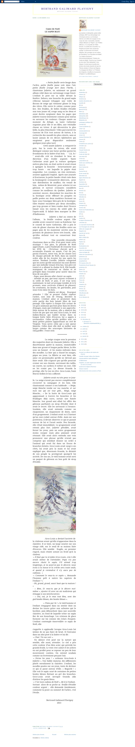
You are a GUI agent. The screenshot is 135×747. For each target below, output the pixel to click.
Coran (81, 158)
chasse (81, 139)
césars (81, 135)
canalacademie (83, 131)
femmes (81, 190)
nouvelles (82, 248)
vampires (81, 284)
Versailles (82, 290)
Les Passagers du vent (85, 226)
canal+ (81, 128)
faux (80, 188)
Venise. (81, 288)
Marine (81, 235)
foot (80, 192)
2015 (82, 312)
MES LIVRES (83, 237)
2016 (82, 310)
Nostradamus (83, 246)
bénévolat (82, 107)
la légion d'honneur (84, 220)
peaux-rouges (83, 258)
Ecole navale (83, 173)
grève (80, 199)
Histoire (81, 203)
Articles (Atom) (44, 737)
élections (81, 182)
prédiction (82, 267)
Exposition (82, 184)
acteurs (81, 94)
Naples (81, 241)
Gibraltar (81, 197)
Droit (80, 169)
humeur (81, 207)
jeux (80, 216)
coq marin (82, 156)
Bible (80, 111)
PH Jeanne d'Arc (84, 263)
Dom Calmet (82, 167)
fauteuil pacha (83, 186)
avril (83, 331)
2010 (82, 344)
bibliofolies (82, 113)
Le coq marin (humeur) (85, 224)
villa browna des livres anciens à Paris (90, 371)
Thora (80, 280)
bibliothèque (82, 118)
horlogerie (82, 205)
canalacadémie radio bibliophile (88, 358)
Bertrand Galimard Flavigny (67, 8)
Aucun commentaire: (40, 728)
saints (80, 276)
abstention (82, 92)
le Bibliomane (83, 360)
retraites (81, 273)
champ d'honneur (84, 137)
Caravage (82, 133)
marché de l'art (83, 233)
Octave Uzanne (83, 368)
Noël (80, 244)
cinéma (81, 148)
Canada (81, 124)
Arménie (81, 99)
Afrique (81, 96)
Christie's (81, 145)
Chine (81, 141)
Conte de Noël (83, 154)
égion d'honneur (83, 177)
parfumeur (82, 256)
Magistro (81, 231)
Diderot (81, 165)
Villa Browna (82, 293)
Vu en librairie (83, 297)
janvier (84, 336)
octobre (84, 326)
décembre (85, 319)
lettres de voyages (84, 229)
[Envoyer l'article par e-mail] (49, 728)
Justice (81, 218)
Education (82, 175)
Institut (81, 212)
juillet (84, 329)
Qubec (81, 269)
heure (80, 201)
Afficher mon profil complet (88, 76)
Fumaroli (81, 194)
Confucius (82, 152)
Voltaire (81, 295)
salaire (81, 278)
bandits (81, 103)
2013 (82, 317)
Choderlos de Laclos (85, 143)
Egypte (81, 180)
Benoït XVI (82, 109)
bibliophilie (82, 116)
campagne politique (84, 122)
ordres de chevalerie (85, 254)
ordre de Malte (83, 252)
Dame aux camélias (84, 162)
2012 (82, 339)
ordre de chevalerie (84, 250)
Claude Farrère (83, 150)
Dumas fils (82, 171)
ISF (80, 214)
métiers (81, 239)
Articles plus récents (38, 734)
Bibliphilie (82, 120)
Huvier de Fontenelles (85, 209)
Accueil (54, 734)
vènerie (81, 286)
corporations (82, 160)
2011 (82, 341)
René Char (82, 271)
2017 (82, 307)
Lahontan (82, 222)
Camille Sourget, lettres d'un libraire (89, 356)
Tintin (80, 282)
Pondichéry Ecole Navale (86, 265)
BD (80, 105)
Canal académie (84, 126)
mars (84, 333)
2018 (82, 305)
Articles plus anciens (70, 734)
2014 (82, 315)
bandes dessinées (84, 101)
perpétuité (82, 261)
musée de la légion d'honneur (87, 366)
